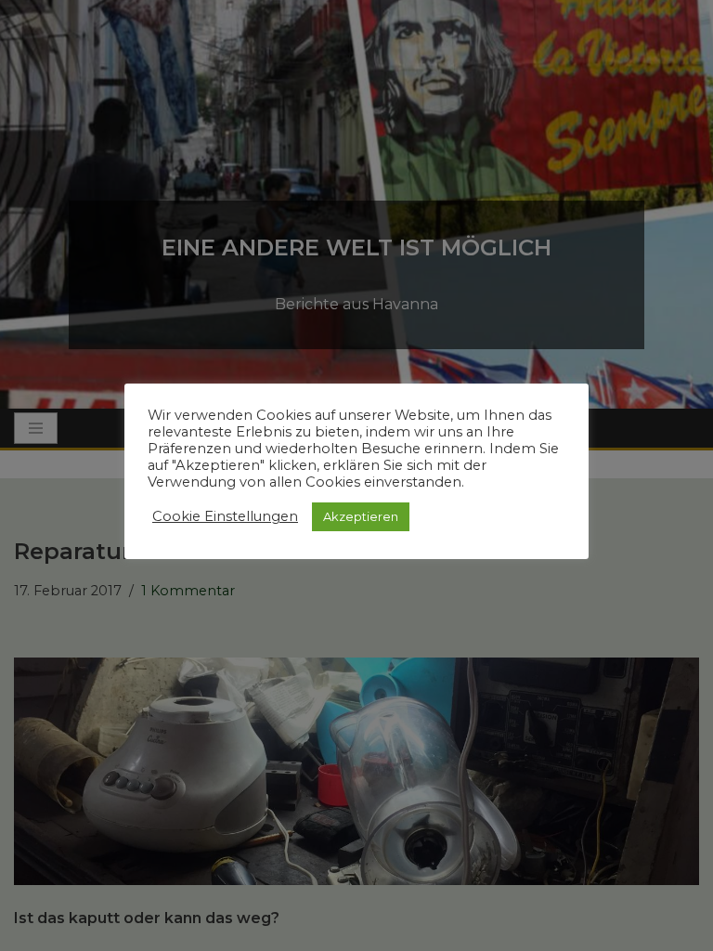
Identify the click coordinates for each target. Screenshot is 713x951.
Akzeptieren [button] (360, 516)
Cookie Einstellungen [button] (225, 516)
